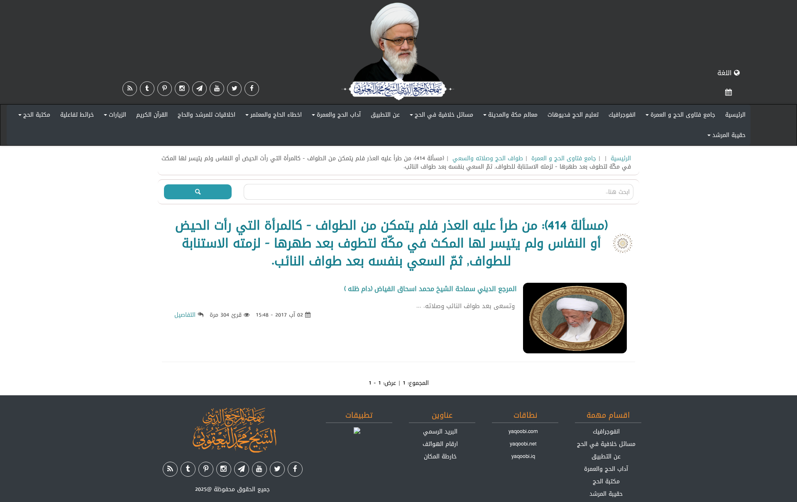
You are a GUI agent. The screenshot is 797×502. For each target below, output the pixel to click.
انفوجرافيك (622, 114)
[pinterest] (164, 88)
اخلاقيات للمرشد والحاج (206, 114)
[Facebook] (251, 88)
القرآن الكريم (152, 114)
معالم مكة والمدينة (509, 116)
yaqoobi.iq (523, 456)
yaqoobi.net (523, 443)
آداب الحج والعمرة (335, 116)
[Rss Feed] (129, 88)
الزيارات (113, 116)
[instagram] (182, 88)
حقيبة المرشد (725, 137)
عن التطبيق (385, 114)
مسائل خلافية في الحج (440, 116)
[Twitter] (234, 88)
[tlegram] (199, 88)
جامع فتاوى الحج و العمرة (679, 116)
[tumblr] (147, 88)
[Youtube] (217, 88)
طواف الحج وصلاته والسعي (487, 158)
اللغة (725, 73)
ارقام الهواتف (440, 443)
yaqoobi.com (523, 431)
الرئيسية (735, 114)
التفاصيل (185, 314)
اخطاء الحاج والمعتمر (272, 116)
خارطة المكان (440, 456)
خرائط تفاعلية (77, 114)
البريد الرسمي (440, 431)
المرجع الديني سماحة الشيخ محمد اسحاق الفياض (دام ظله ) (430, 289)
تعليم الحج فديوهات (573, 114)
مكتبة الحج (33, 116)
